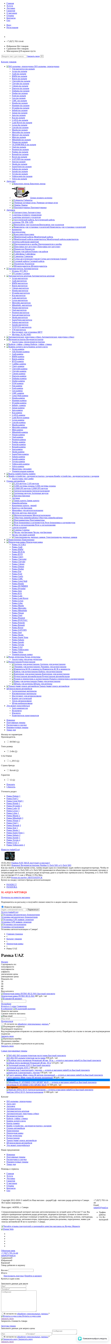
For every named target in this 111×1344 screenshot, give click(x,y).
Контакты (11, 18)
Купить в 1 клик (8, 1006)
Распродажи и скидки (16, 725)
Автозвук (10, 1106)
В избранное (7, 1009)
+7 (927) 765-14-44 (9, 1253)
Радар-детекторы (14, 1135)
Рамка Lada (11, 808)
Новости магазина (12, 907)
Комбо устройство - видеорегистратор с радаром (28, 1126)
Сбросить (10, 787)
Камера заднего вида (16, 1121)
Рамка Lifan (11, 813)
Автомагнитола (13, 1109)
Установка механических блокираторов (19, 917)
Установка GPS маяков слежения (16, 922)
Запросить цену (25, 1339)
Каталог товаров (8, 62)
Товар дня (11, 730)
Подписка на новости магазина (15, 897)
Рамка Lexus (12, 811)
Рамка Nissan (12, 820)
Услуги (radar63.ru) (9, 912)
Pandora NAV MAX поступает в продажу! (30, 863)
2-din (13, 751)
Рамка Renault (12, 825)
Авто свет (11, 1104)
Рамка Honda (12, 803)
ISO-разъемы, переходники (19, 1101)
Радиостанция (12, 1138)
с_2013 (14, 761)
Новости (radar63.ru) (10, 849)
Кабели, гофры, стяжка (17, 1118)
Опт (8, 20)
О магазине (11, 13)
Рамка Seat (11, 828)
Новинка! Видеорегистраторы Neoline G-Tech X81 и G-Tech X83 (41, 865)
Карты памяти (13, 1123)
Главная (10, 3)
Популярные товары (15, 722)
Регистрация (12, 27)
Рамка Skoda (12, 830)
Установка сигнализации (12, 927)
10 (18, 808)
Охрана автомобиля (15, 1128)
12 (12, 780)
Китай (14, 770)
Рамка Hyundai (13, 806)
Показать (10, 784)
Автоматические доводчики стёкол (22, 1113)
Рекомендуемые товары (17, 727)
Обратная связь (8, 1250)
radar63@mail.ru (101, 1207)
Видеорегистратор (15, 1116)
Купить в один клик (31, 1316)
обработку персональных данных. (33, 1024)
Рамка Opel (11, 823)
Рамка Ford (11, 798)
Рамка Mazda (12, 815)
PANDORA (11, 887)
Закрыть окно (33, 56)
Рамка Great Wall (14, 801)
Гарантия (10, 10)
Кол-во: (5, 1270)
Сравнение (22, 1006)
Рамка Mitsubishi (14, 818)
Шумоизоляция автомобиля (19, 1143)
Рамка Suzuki (12, 837)
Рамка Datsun (12, 796)
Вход (8, 25)
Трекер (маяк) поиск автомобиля (21, 1140)
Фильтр (4, 962)
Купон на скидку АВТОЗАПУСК (26, 877)
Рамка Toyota (12, 840)
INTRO (14, 742)
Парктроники (12, 1130)
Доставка (10, 8)
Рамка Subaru (12, 835)
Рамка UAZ (11, 842)
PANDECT (11, 884)
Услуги (9, 6)
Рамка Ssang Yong (14, 833)
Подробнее (6, 1004)
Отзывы (10, 15)
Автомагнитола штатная (17, 1111)
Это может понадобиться (18, 1145)
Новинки (10, 720)
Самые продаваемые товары (14, 1051)
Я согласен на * (27, 1024)
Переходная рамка (14, 1133)
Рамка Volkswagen (14, 845)
